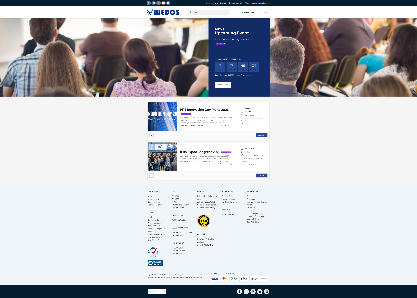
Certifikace (251, 207)
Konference (252, 124)
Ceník (150, 217)
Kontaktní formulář (230, 202)
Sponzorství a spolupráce (257, 202)
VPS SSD (175, 199)
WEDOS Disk (177, 235)
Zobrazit (262, 135)
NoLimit (151, 196)
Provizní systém (228, 214)
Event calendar (247, 12)
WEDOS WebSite (179, 220)
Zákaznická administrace (207, 196)
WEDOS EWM (177, 253)
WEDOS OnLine (178, 250)
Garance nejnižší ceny (206, 207)
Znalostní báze (228, 196)
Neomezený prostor (156, 205)
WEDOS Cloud (178, 207)
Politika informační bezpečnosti (170, 277)
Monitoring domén (155, 234)
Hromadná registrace (156, 229)
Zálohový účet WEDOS (206, 202)
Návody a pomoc (229, 199)
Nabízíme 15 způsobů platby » (222, 273)
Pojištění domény (155, 237)
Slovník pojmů (153, 240)
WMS (174, 202)
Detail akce (223, 85)
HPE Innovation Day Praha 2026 (204, 110)
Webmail (200, 199)
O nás (249, 196)
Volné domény (154, 226)
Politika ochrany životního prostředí (191, 277)
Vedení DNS (152, 231)
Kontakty (250, 210)
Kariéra (250, 205)
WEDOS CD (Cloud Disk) (182, 232)
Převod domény (154, 223)
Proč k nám (251, 199)
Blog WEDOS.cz (253, 222)
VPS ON (175, 196)
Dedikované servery (180, 205)
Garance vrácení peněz (206, 205)
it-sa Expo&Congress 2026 (200, 152)
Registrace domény (155, 220)
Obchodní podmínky (255, 213)
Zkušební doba (154, 202)
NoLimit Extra (153, 199)
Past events (263, 12)
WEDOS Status (178, 248)
